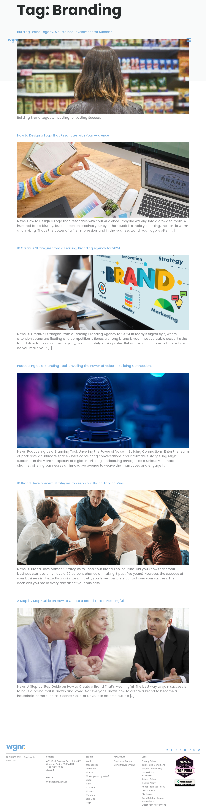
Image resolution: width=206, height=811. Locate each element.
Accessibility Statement (148, 774)
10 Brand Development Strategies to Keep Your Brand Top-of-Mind (70, 483)
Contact (90, 787)
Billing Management (124, 764)
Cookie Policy (149, 782)
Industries (91, 768)
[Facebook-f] (171, 750)
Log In (89, 802)
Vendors (90, 795)
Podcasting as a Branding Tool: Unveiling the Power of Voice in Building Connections (84, 366)
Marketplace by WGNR (97, 776)
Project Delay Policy (152, 768)
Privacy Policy (149, 761)
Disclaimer (147, 794)
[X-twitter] (180, 750)
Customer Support (123, 761)
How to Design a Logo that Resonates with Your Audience (63, 135)
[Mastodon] (199, 750)
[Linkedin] (167, 750)
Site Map (90, 798)
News (89, 783)
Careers (90, 791)
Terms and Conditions (153, 764)
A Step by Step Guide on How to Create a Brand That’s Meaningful (70, 601)
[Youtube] (185, 750)
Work (88, 761)
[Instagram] (176, 750)
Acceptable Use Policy (153, 786)
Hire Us (89, 772)
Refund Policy (149, 779)
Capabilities (92, 764)
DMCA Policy (148, 790)
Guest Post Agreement (154, 804)
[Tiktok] (190, 750)
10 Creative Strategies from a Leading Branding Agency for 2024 (68, 248)
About (89, 779)
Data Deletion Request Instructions (153, 800)
